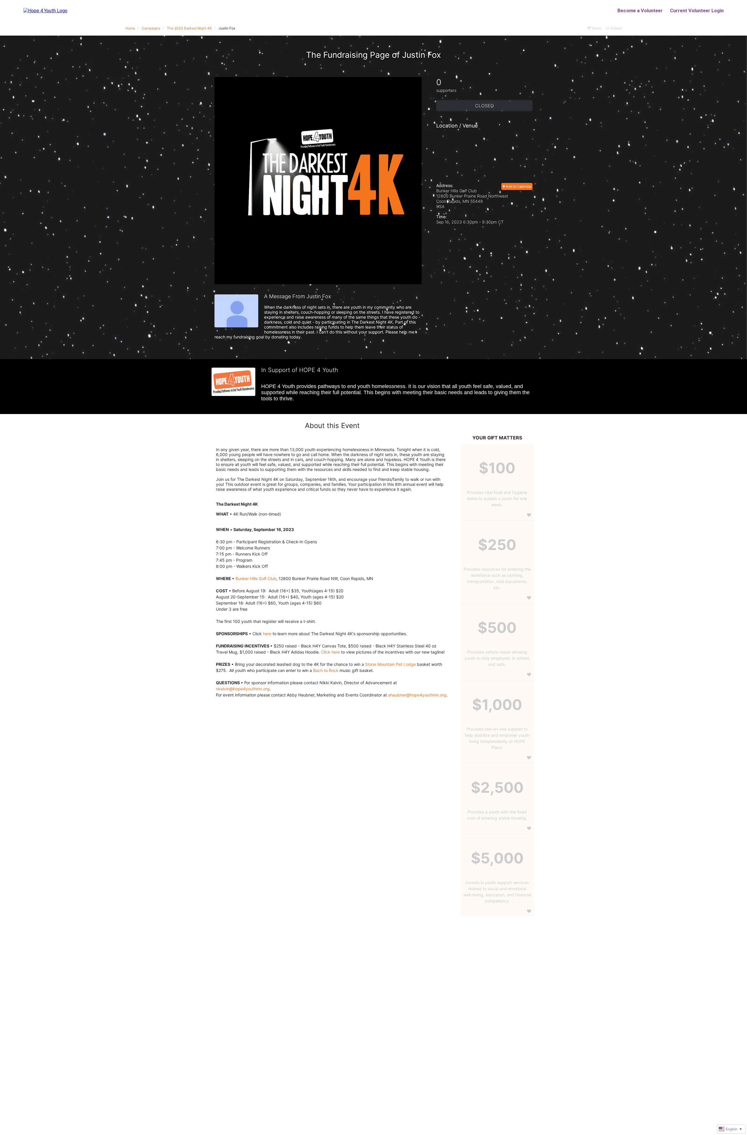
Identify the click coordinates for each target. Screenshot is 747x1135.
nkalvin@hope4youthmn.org (243, 688)
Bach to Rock (325, 670)
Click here (330, 651)
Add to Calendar (518, 186)
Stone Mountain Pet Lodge (390, 664)
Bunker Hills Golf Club (255, 578)
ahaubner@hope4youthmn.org (417, 694)
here (267, 633)
